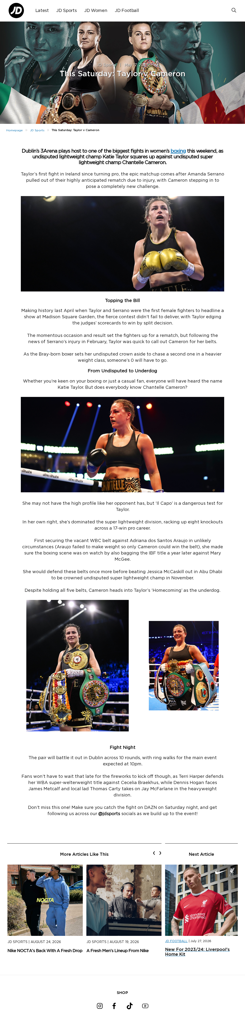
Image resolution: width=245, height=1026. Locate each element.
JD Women (95, 11)
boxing (178, 151)
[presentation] (154, 853)
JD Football (127, 11)
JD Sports (66, 11)
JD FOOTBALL (176, 941)
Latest (42, 11)
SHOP (122, 992)
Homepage (14, 130)
